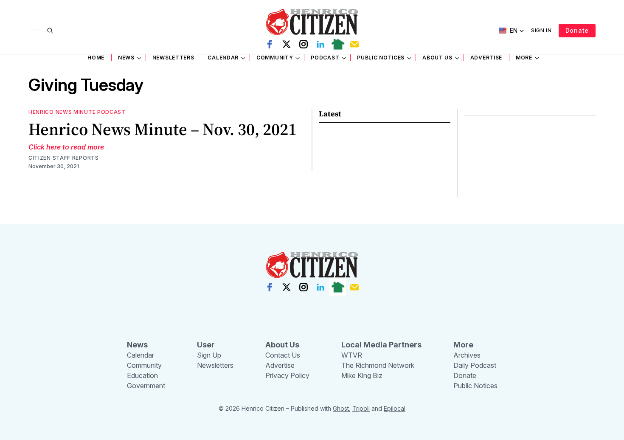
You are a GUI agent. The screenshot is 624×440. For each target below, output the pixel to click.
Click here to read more (66, 147)
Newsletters (173, 57)
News (126, 57)
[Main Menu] (34, 30)
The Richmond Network (377, 365)
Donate (577, 30)
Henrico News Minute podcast (77, 112)
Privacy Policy (287, 375)
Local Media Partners (381, 344)
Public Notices (381, 57)
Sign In (541, 30)
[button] (511, 30)
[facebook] (269, 44)
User (206, 344)
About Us (437, 57)
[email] (354, 44)
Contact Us (282, 355)
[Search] (50, 30)
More (524, 57)
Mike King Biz (361, 375)
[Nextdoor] (337, 44)
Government (146, 385)
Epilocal (394, 408)
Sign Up (209, 355)
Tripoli (361, 408)
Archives (467, 355)
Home (95, 57)
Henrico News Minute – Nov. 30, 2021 (162, 129)
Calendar (223, 57)
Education (142, 375)
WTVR (351, 355)
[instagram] (303, 44)
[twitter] (286, 44)
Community (274, 57)
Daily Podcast (474, 365)
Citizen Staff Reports (63, 158)
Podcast (325, 57)
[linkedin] (320, 44)
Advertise (486, 57)
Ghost (341, 408)
